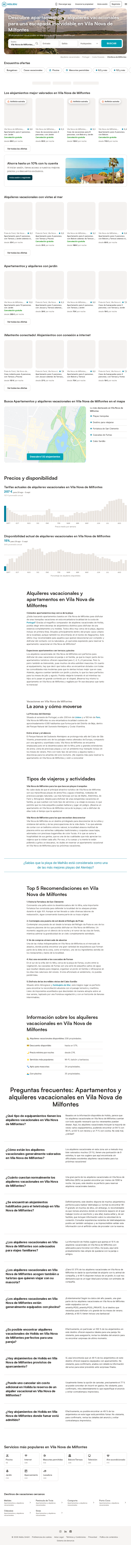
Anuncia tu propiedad (84, 4)
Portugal (85, 57)
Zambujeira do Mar (61, 985)
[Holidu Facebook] (70, 1531)
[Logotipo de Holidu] (14, 4)
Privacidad (92, 1537)
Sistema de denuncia (65, 1541)
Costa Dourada (98, 57)
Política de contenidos (109, 1537)
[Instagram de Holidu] (60, 1531)
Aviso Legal (59, 1537)
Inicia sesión (102, 4)
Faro (98, 717)
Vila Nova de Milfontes (116, 57)
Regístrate (116, 4)
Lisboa (78, 717)
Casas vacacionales (33, 70)
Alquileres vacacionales (70, 57)
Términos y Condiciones (76, 1537)
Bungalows (12, 70)
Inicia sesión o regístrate (19, 177)
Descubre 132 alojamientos (45, 456)
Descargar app (65, 4)
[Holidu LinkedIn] (65, 1531)
